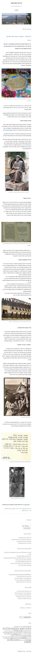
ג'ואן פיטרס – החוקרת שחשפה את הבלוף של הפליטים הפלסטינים (17, 557)
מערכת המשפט (26, 636)
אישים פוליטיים (10, 628)
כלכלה (11, 633)
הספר (14, 632)
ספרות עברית (16, 636)
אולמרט (16, 626)
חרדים (22, 633)
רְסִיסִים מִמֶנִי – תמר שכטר (25, 607)
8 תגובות (29, 40)
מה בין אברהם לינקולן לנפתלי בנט (24, 576)
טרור (19, 633)
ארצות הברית (10, 630)
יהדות (15, 633)
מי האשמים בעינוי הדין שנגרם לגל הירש (23, 578)
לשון (5, 633)
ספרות (20, 636)
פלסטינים (23, 638)
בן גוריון (6, 630)
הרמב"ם (22, 141)
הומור (29, 632)
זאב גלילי (24, 508)
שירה (4, 638)
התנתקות (5, 632)
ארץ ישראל (18, 630)
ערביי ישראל (7, 636)
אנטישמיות (29, 630)
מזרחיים (10, 508)
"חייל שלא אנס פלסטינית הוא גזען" (24, 556)
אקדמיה (24, 630)
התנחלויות (10, 632)
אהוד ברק (20, 626)
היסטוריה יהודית (23, 632)
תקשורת (27, 642)
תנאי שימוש (29, 651)
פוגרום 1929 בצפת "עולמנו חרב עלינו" (23, 580)
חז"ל (27, 633)
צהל (19, 638)
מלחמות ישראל (15, 635)
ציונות (15, 638)
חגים (29, 633)
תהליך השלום (22, 640)
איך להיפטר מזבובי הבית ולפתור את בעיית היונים (21, 563)
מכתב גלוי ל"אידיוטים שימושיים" (24, 543)
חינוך (25, 633)
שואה (12, 638)
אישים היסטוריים (24, 628)
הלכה (17, 632)
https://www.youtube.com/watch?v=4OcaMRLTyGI (20, 574)
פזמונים (6, 508)
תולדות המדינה (13, 640)
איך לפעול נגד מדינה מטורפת (25, 537)
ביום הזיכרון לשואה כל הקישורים (24, 598)
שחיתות (8, 638)
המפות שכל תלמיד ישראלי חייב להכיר (23, 559)
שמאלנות (28, 640)
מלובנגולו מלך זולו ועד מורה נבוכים (23, 541)
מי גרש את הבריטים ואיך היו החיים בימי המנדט (21, 539)
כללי (8, 633)
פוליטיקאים (29, 638)
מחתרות (21, 635)
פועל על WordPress (21, 651)
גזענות (13, 508)
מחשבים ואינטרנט (27, 635)
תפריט (16, 10)
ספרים (11, 636)
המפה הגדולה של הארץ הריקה (24, 565)
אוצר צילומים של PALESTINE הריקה (23, 561)
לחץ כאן (27, 504)
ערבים (3, 636)
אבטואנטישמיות (27, 626)
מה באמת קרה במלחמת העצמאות (23, 581)
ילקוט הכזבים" (8, 130)
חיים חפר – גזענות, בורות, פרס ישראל (18, 36)
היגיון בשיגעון (16, 3)
